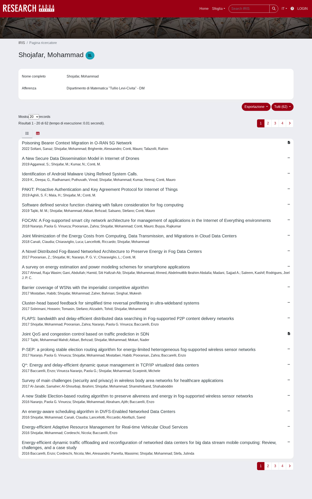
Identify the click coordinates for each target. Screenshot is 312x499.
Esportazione (255, 107)
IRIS (21, 43)
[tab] (27, 133)
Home (204, 8)
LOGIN (302, 8)
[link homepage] (31, 9)
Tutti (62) (281, 107)
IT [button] (283, 8)
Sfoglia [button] (217, 8)
